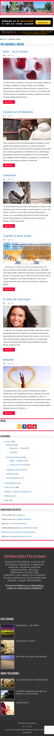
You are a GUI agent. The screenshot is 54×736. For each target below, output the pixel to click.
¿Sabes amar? (22, 702)
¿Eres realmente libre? (27, 532)
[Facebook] (24, 426)
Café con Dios (9, 487)
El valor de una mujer (16, 299)
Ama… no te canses (15, 51)
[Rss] (19, 426)
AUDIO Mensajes (11, 483)
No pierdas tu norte (25, 641)
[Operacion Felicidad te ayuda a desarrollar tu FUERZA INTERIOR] (27, 33)
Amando (8, 359)
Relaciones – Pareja (17, 448)
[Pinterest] (29, 426)
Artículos (7, 442)
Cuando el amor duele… (18, 236)
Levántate (9, 175)
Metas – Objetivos (17, 461)
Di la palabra (20, 515)
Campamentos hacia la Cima (20, 536)
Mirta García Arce (8, 532)
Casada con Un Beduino (18, 112)
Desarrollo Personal (14, 457)
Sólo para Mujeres (13, 478)
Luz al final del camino (17, 524)
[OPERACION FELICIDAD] (27, 7)
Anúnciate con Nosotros (27, 723)
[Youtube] (34, 426)
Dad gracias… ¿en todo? (27, 625)
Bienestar (10, 445)
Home (4, 39)
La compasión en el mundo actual (32, 679)
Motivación (10, 474)
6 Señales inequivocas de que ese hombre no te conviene (31, 692)
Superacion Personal (18, 465)
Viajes (6, 500)
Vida (11, 452)
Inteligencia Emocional (15, 470)
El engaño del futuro (23, 519)
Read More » (9, 102)
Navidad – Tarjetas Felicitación (16, 492)
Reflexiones (9, 496)
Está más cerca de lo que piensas (31, 656)
